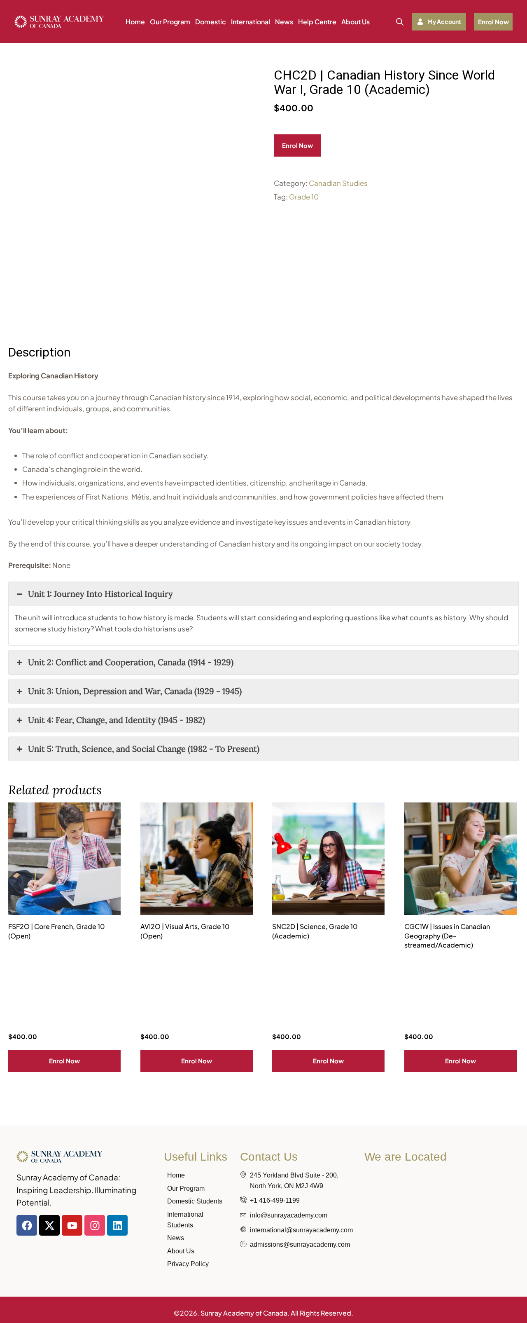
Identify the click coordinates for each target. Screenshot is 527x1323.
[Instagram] (94, 1225)
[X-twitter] (49, 1225)
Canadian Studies (338, 183)
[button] (439, 21)
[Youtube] (72, 1225)
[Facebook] (26, 1225)
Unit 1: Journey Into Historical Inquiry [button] (100, 594)
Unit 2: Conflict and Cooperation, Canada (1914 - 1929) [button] (130, 662)
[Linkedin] (117, 1225)
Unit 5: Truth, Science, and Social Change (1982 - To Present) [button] (143, 749)
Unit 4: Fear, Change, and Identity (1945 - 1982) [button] (116, 720)
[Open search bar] (400, 21)
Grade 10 (304, 196)
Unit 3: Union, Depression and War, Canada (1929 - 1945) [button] (135, 691)
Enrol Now (297, 145)
